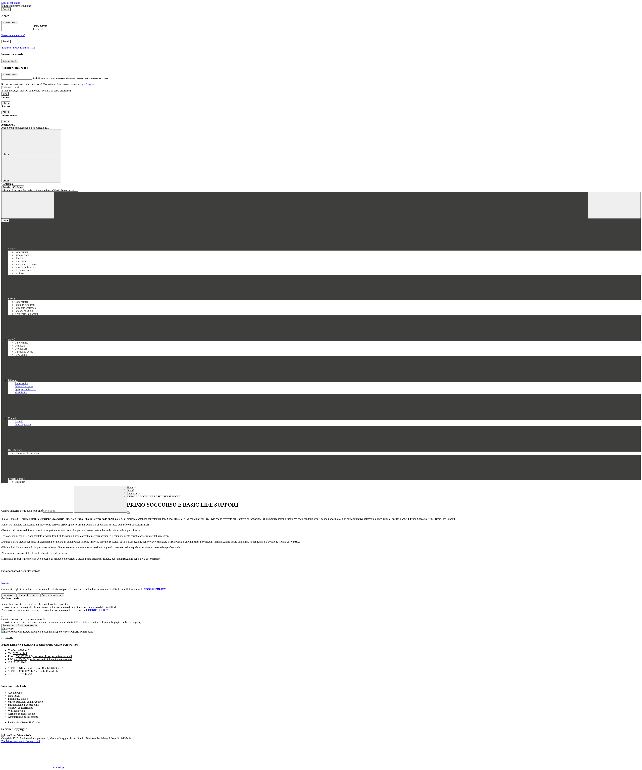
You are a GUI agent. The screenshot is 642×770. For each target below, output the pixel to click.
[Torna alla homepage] (321, 190)
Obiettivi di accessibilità (20, 707)
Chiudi (6, 103)
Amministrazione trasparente (23, 716)
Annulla (6, 187)
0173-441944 (20, 653)
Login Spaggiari (87, 84)
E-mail (36, 77)
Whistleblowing (16, 710)
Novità (130, 490)
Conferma (18, 187)
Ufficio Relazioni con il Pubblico (25, 701)
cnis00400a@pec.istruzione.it (43, 659)
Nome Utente (40, 25)
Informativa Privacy (18, 698)
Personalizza (9, 595)
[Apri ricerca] (614, 205)
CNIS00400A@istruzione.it (44, 656)
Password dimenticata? (13, 35)
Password (38, 29)
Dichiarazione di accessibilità (23, 704)
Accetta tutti (52, 595)
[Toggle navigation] (27, 205)
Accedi (6, 9)
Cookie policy (15, 692)
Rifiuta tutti (28, 595)
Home (130, 487)
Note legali (14, 695)
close (5, 220)
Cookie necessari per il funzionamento (21, 619)
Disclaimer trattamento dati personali (20, 741)
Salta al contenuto (10, 2)
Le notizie (132, 493)
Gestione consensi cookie (21, 713)
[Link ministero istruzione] (16, 5)
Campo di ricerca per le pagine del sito (21, 510)
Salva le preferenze (27, 625)
